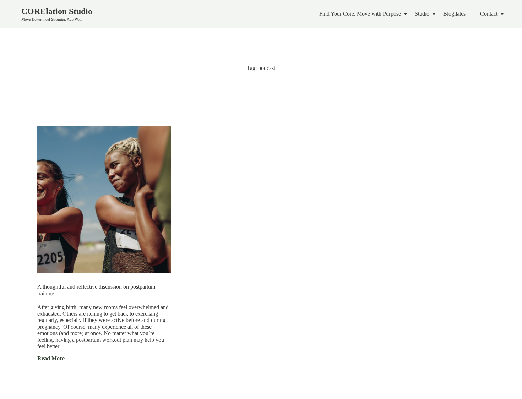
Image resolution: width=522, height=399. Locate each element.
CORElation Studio (56, 11)
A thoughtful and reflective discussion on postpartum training (96, 290)
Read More (51, 358)
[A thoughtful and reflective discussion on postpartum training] (104, 199)
